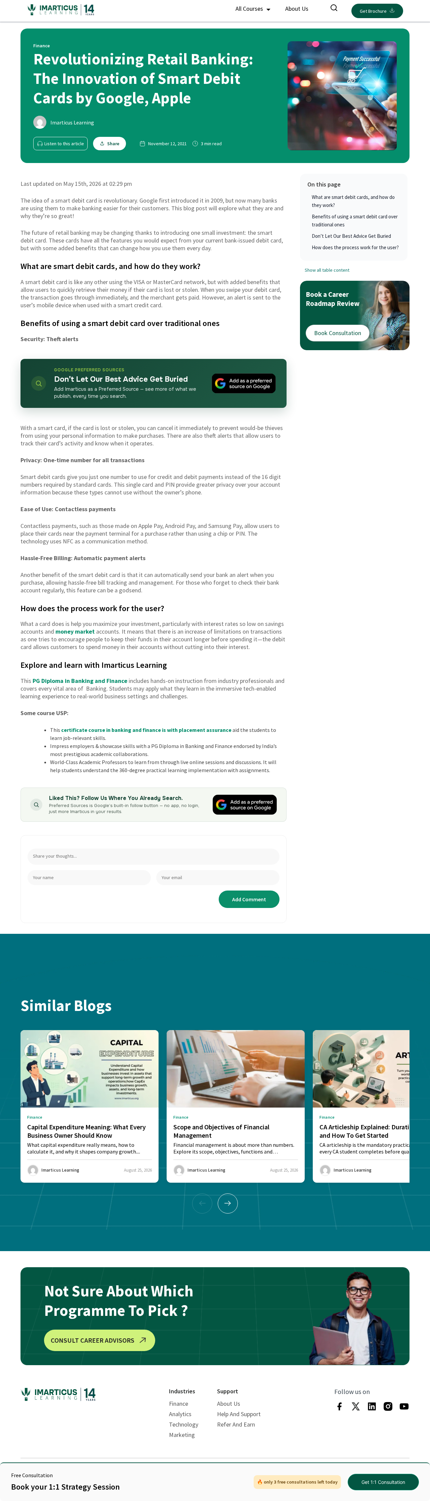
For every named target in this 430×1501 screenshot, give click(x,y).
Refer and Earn (236, 1424)
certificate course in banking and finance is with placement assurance (146, 730)
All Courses (249, 8)
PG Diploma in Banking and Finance (80, 681)
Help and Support (239, 1414)
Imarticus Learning (72, 122)
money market (75, 631)
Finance (178, 1403)
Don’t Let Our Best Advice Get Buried (351, 236)
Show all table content (327, 270)
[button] (228, 1203)
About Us (296, 8)
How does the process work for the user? (355, 247)
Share (113, 144)
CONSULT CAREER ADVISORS (92, 1340)
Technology (183, 1424)
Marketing (182, 1435)
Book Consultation (337, 333)
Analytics (180, 1414)
